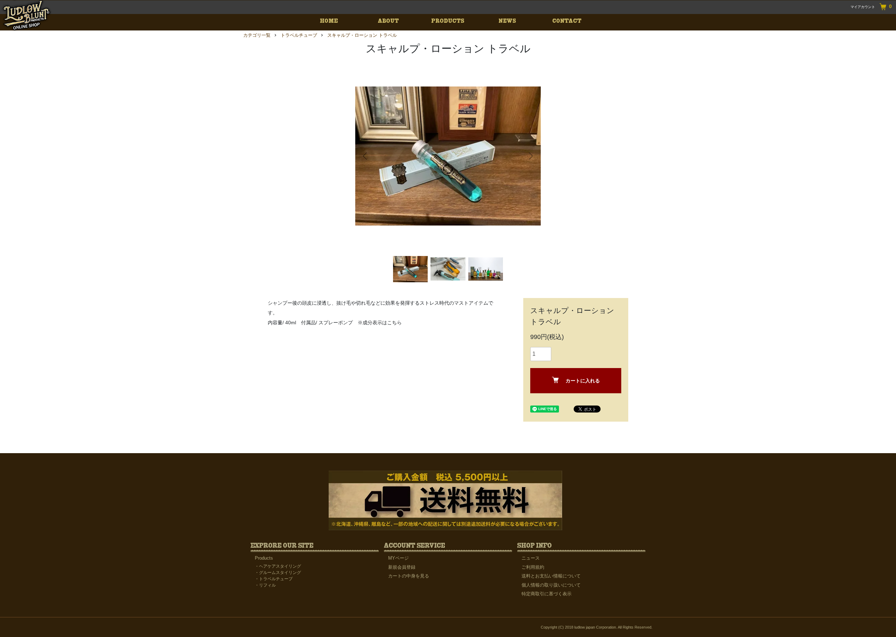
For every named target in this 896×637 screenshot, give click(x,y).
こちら (394, 322)
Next (530, 156)
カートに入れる (583, 380)
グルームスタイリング (280, 572)
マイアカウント (862, 7)
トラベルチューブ (299, 35)
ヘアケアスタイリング (280, 566)
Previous (365, 156)
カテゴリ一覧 (257, 35)
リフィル (267, 585)
